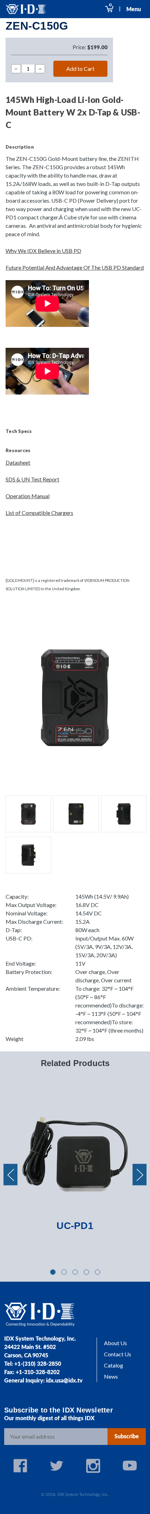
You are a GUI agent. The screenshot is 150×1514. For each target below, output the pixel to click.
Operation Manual (28, 496)
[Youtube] (130, 1466)
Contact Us (117, 1354)
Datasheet (18, 462)
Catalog (113, 1365)
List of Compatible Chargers (39, 512)
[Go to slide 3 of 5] (75, 1272)
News (111, 1376)
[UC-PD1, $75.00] (75, 1154)
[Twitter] (57, 1466)
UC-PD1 (75, 1225)
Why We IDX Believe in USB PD (43, 250)
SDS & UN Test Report (32, 479)
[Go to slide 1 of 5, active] (52, 1272)
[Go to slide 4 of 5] (86, 1272)
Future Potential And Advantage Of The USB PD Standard (75, 267)
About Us (115, 1343)
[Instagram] (93, 1466)
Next (140, 1174)
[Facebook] (20, 1466)
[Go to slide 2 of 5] (64, 1272)
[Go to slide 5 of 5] (97, 1272)
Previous (10, 1174)
